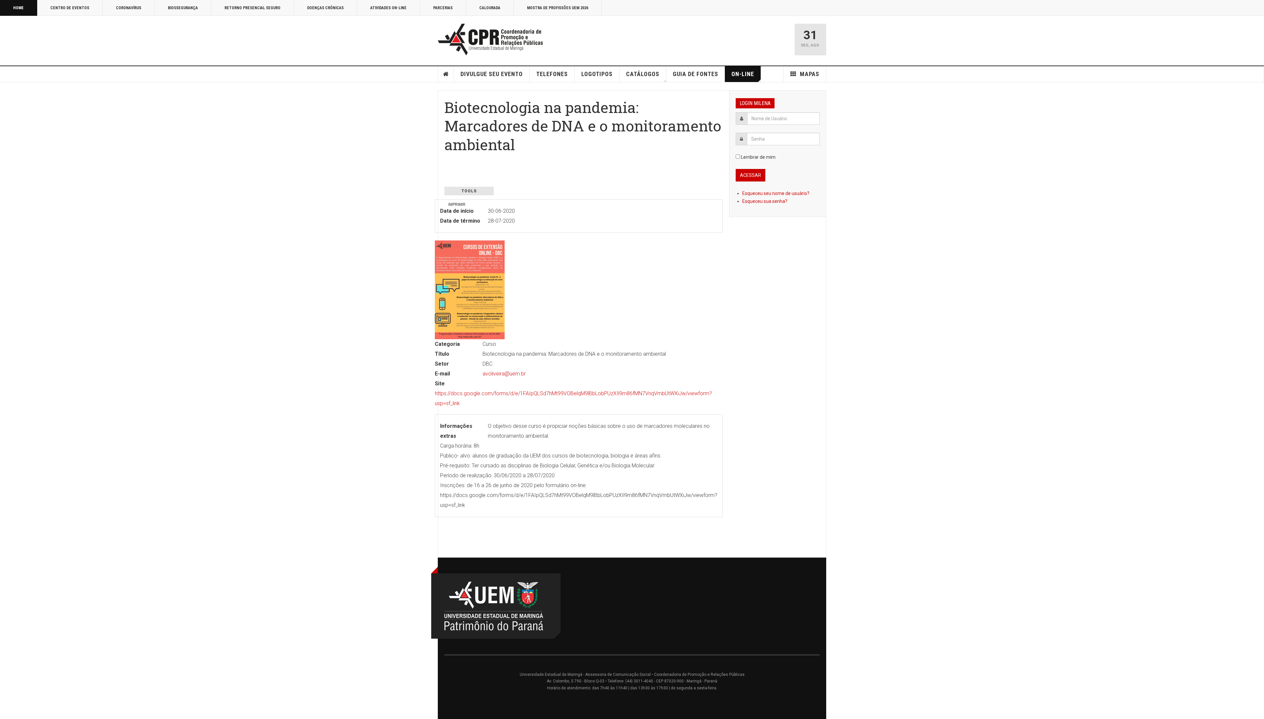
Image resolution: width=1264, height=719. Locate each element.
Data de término (460, 221)
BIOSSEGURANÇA (183, 8)
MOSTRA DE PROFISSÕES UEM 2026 (557, 8)
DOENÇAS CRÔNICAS (325, 8)
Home (446, 74)
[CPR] (492, 39)
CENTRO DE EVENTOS (69, 8)
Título (442, 354)
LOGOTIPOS (597, 73)
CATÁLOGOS (642, 73)
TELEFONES (552, 73)
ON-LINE (742, 73)
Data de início (457, 211)
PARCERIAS (443, 8)
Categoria (447, 344)
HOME (18, 8)
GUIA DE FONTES (695, 73)
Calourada (489, 8)
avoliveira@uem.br (504, 374)
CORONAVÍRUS (128, 8)
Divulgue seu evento (492, 73)
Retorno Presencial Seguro (252, 8)
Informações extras (456, 431)
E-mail (442, 374)
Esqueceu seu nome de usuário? (775, 193)
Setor (442, 364)
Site (440, 383)
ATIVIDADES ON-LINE (388, 8)
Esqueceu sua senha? (764, 201)
